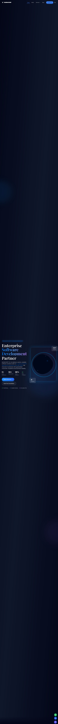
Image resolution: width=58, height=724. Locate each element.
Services (37, 2)
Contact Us (50, 2)
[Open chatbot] (55, 722)
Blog (43, 2)
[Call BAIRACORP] (55, 718)
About (33, 2)
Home (28, 2)
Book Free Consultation (9, 383)
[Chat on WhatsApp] (55, 714)
